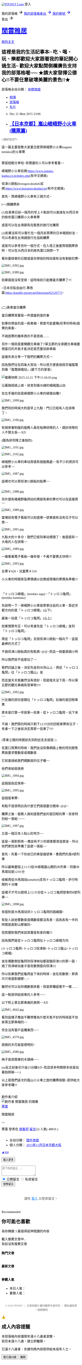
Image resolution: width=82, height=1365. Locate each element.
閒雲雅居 (14, 30)
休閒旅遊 (34, 89)
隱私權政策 (70, 1305)
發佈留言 (8, 1184)
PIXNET (18, 1305)
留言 (32, 1129)
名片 (13, 107)
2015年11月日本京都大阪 (43, 1145)
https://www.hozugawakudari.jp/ (26, 188)
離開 (22, 1357)
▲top (5, 1152)
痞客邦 (24, 1129)
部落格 (14, 102)
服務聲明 (42, 1309)
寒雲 (5, 1106)
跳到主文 (8, 42)
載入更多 (8, 1159)
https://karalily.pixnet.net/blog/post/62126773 (34, 292)
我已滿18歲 (9, 1357)
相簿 (13, 97)
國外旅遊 (32, 1140)
